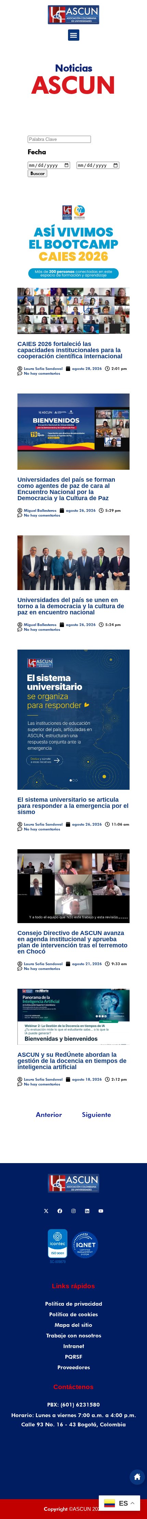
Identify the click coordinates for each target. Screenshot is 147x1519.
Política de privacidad (73, 1304)
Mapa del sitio (73, 1325)
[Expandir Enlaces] (137, 1477)
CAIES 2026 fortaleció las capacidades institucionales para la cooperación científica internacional (69, 350)
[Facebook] (60, 1211)
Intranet (73, 1346)
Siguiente (96, 1114)
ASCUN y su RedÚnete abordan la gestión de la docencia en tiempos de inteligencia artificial (71, 1060)
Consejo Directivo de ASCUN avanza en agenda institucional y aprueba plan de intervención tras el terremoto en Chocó (72, 942)
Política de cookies (73, 1314)
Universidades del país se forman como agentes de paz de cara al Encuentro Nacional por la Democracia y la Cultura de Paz (66, 489)
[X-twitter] (46, 1211)
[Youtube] (101, 1211)
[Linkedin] (87, 1211)
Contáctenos (73, 1386)
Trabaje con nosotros (73, 1335)
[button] (73, 35)
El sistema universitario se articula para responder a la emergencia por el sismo (73, 805)
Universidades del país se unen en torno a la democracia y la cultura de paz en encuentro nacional (70, 606)
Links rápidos (73, 1286)
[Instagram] (73, 1211)
